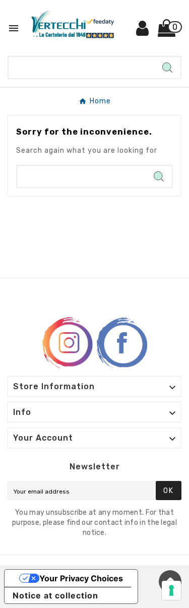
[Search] (167, 67)
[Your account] (143, 32)
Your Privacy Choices (81, 578)
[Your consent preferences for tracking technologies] (171, 590)
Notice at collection (55, 595)
